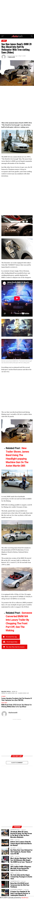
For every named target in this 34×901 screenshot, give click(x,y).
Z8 (18, 414)
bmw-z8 (14, 691)
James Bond (5, 267)
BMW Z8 (7, 157)
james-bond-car (24, 693)
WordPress (24, 897)
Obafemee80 (11, 57)
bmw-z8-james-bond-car (9, 693)
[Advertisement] (17, 17)
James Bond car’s (19, 157)
